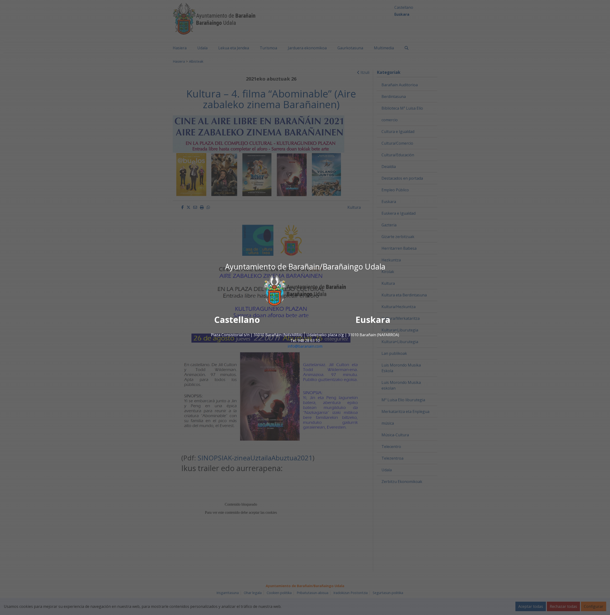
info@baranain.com (305, 346)
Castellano (237, 319)
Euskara (373, 319)
